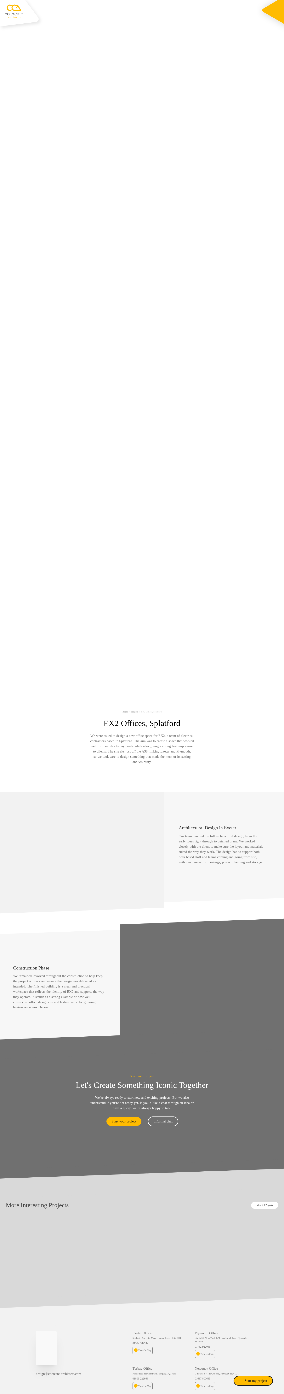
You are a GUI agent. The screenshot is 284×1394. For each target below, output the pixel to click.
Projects (134, 712)
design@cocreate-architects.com (58, 1374)
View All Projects (265, 1205)
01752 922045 (202, 1346)
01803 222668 (140, 1378)
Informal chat (163, 1121)
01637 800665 (202, 1378)
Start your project (124, 1121)
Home (125, 712)
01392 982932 (140, 1343)
